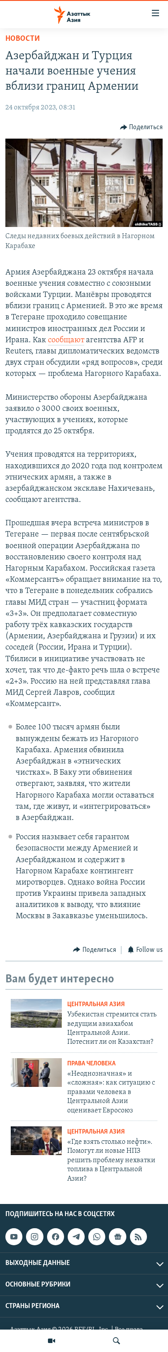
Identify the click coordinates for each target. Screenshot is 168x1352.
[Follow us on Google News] (117, 1236)
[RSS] (138, 1236)
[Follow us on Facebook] (55, 1236)
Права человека (91, 1063)
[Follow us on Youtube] (13, 1236)
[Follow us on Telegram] (76, 1236)
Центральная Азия (96, 1004)
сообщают (66, 340)
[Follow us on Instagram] (34, 1236)
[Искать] (116, 1341)
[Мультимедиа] (51, 1341)
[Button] (141, 127)
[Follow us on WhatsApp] (96, 1236)
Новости (22, 39)
